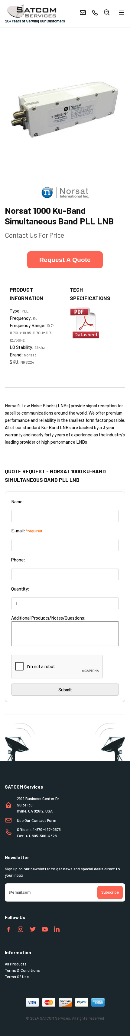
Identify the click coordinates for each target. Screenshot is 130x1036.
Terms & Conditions (22, 970)
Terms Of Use (17, 976)
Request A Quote (65, 259)
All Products (16, 964)
